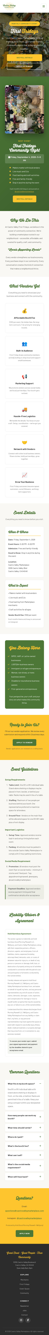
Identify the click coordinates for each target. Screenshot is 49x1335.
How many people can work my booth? (22, 1117)
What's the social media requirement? (19, 1166)
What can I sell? (15, 1155)
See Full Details (25, 57)
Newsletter (24, 1306)
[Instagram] (21, 1320)
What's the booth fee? (18, 1146)
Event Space (24, 1289)
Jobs (25, 1310)
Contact (24, 1315)
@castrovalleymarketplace (24, 191)
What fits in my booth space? (21, 1083)
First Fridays (24, 1284)
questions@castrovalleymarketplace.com (24, 1210)
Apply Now (24, 1233)
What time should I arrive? (20, 1127)
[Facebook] (28, 1320)
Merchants (25, 1280)
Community (24, 1293)
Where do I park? (15, 1137)
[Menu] (43, 6)
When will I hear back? (18, 1176)
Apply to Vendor (24, 66)
